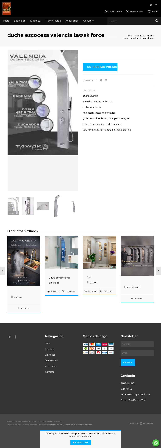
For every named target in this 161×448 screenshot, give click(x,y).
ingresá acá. (56, 425)
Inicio (6, 20)
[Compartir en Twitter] (101, 80)
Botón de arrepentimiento (79, 425)
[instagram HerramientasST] (151, 4)
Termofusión (53, 20)
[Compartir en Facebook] (96, 80)
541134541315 (127, 383)
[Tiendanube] (141, 424)
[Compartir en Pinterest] (106, 80)
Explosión (20, 20)
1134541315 (126, 389)
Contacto (88, 20)
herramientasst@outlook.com (135, 394)
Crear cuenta (115, 11)
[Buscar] (157, 21)
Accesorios (72, 20)
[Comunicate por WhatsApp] (155, 442)
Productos (140, 35)
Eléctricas (36, 20)
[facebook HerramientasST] (156, 4)
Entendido (80, 442)
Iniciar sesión (136, 11)
